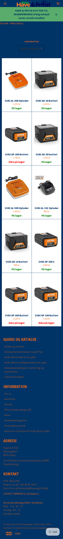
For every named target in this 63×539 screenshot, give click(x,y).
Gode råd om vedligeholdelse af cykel (25, 362)
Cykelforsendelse (14, 377)
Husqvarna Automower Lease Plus (23, 351)
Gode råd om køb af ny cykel (20, 357)
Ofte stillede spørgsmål (17, 409)
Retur (7, 415)
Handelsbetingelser (15, 420)
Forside (4, 23)
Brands (8, 404)
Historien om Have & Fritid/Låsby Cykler (27, 431)
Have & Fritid (16, 524)
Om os (8, 393)
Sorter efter (31, 41)
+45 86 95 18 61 (28, 484)
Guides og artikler (14, 346)
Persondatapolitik (14, 425)
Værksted (9, 399)
